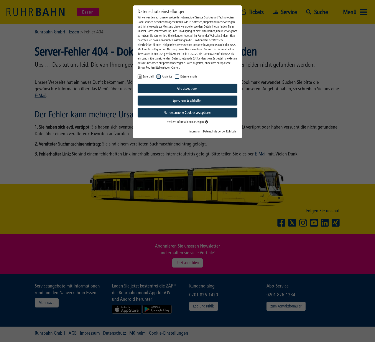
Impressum (195, 131)
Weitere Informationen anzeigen (185, 122)
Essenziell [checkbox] (148, 76)
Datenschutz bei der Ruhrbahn (220, 131)
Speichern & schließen (187, 100)
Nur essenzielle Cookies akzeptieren (188, 113)
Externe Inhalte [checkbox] (188, 76)
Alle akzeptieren (187, 88)
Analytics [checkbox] (167, 76)
